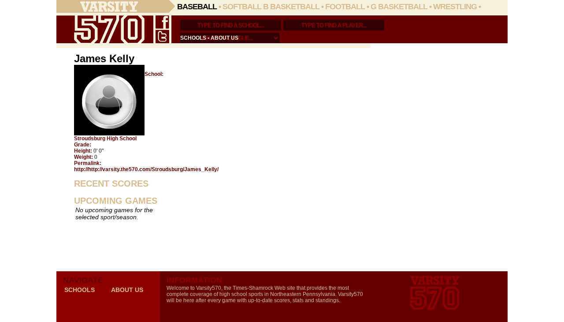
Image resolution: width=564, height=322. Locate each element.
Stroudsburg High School (105, 138)
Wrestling (455, 6)
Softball (242, 6)
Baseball (197, 6)
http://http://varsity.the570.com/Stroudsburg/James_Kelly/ (146, 169)
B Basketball (291, 6)
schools (193, 38)
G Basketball (399, 6)
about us (224, 38)
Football (345, 6)
